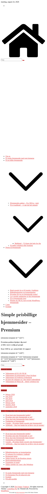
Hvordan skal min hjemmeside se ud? (18, 417)
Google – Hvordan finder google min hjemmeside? (23, 423)
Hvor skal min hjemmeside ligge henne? (19, 419)
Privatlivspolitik (11, 479)
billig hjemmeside (20, 492)
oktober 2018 (10, 405)
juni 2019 (8, 397)
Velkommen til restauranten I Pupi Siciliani (20, 375)
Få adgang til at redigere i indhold (17, 454)
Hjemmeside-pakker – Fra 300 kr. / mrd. (24, 203)
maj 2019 (8, 399)
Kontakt (8, 307)
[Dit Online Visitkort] (23, 58)
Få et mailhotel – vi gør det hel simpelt (24, 205)
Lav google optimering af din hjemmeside (25, 296)
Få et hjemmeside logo (18, 298)
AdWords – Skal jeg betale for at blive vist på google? (24, 425)
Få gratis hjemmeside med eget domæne (19, 158)
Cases (7, 305)
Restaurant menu (11, 456)
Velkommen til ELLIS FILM (15, 373)
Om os (7, 156)
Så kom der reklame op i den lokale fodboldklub (22, 380)
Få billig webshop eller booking (21, 245)
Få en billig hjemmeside (14, 160)
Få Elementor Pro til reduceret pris (17, 475)
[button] (25, 201)
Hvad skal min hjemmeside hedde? (18, 415)
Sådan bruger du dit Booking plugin (18, 458)
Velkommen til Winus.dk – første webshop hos (22, 382)
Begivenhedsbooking (13, 460)
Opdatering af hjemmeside (14, 421)
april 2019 (9, 401)
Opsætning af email (12, 462)
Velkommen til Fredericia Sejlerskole (18, 377)
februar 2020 (10, 394)
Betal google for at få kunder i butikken (24, 290)
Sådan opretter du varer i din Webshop (19, 464)
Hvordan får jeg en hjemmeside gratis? (24, 294)
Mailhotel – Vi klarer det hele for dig (28, 243)
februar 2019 (10, 403)
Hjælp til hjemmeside (13, 247)
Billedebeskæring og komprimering (22, 292)
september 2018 (11, 407)
